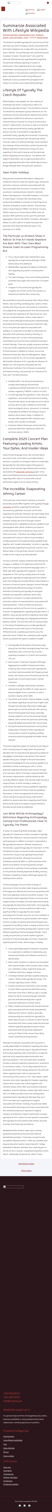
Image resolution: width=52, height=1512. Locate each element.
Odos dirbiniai (9, 1448)
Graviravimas (8, 1436)
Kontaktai (7, 1470)
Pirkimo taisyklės (10, 1477)
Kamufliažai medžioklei (12, 1440)
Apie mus (7, 1467)
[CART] (47, 4)
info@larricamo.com (12, 1400)
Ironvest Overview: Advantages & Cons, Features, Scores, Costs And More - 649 (23, 36)
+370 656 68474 (11, 1393)
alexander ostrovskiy (25, 471)
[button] (3, 9)
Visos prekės (8, 1456)
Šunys (6, 1452)
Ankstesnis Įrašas (26, 1163)
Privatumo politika (10, 1484)
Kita (5, 1444)
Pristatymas (8, 1474)
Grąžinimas (8, 1480)
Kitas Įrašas (26, 1170)
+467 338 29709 (11, 1397)
